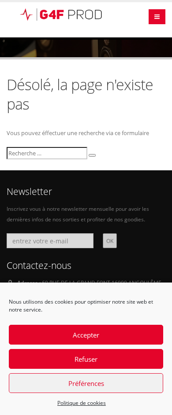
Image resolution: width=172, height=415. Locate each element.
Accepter (86, 335)
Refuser (86, 359)
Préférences (86, 383)
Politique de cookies (81, 403)
